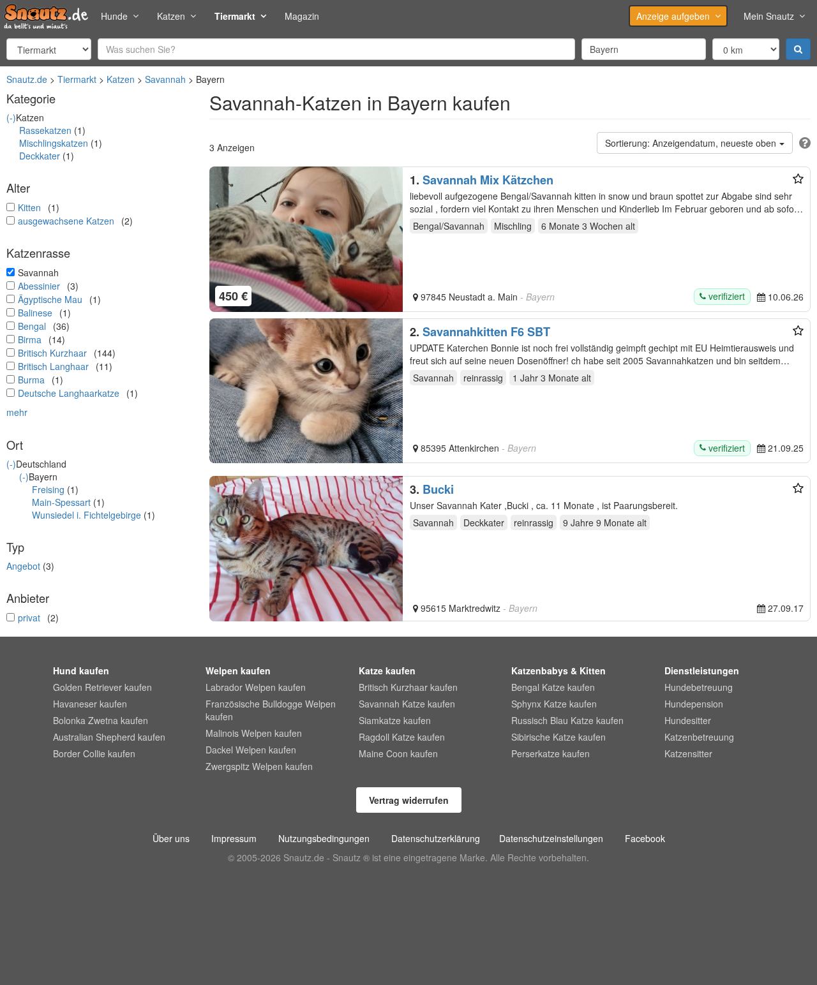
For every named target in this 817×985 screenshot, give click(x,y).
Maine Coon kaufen (398, 753)
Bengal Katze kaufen (553, 687)
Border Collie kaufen (94, 753)
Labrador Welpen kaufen (256, 687)
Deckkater (39, 155)
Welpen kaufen (238, 670)
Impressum (234, 838)
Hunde (114, 16)
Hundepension (693, 703)
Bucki (438, 489)
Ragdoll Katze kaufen (402, 736)
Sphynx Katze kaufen (554, 703)
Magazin (302, 16)
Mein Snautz (769, 16)
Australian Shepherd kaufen (109, 736)
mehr (16, 412)
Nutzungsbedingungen (324, 838)
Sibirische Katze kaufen (558, 736)
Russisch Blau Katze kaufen (567, 720)
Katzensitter (688, 753)
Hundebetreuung (698, 687)
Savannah (165, 79)
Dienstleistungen (701, 670)
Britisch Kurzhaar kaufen (408, 687)
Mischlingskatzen (53, 143)
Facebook (645, 838)
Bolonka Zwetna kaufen (100, 720)
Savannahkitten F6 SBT (486, 331)
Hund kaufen (81, 670)
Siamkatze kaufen (395, 720)
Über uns (171, 838)
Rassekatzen (45, 130)
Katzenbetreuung (699, 736)
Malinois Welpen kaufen (254, 733)
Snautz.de (26, 79)
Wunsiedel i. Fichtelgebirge (86, 514)
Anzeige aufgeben (673, 16)
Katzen (171, 16)
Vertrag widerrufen (409, 800)
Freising (48, 489)
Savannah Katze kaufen (407, 703)
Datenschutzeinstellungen (551, 838)
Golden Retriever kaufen (102, 687)
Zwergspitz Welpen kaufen (259, 766)
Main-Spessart (61, 502)
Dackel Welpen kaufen (251, 749)
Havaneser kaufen (90, 703)
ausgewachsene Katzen (66, 220)
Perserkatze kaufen (550, 753)
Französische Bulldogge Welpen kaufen (271, 710)
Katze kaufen (387, 670)
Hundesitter (687, 720)
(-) (11, 117)
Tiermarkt (234, 16)
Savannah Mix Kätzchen (488, 180)
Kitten (29, 207)
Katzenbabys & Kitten (558, 670)
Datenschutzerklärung (435, 838)
